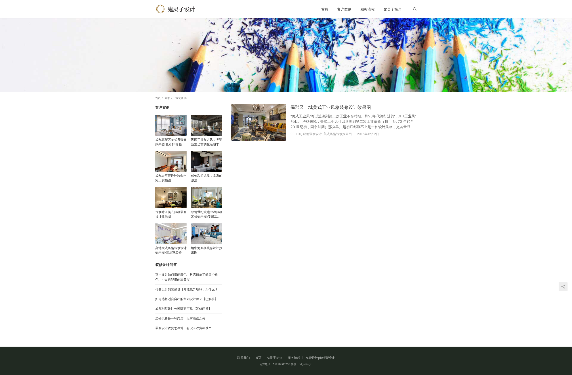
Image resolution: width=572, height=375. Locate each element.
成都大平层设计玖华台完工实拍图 (171, 178)
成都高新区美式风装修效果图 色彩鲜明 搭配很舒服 (171, 142)
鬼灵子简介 (393, 9)
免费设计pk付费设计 (320, 358)
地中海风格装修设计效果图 (206, 250)
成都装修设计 (312, 134)
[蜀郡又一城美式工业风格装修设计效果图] (258, 122)
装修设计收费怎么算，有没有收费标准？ (183, 328)
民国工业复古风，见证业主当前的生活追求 (206, 142)
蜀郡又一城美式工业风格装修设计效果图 (330, 107)
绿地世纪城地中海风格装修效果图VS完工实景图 (206, 214)
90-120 (295, 134)
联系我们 (243, 358)
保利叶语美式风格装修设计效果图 (171, 214)
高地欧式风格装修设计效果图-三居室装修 (171, 250)
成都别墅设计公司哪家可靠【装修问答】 (183, 308)
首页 (324, 9)
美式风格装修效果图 (338, 134)
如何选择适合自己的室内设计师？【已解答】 (186, 299)
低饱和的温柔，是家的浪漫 (206, 178)
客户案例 (344, 9)
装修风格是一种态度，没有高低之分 (180, 318)
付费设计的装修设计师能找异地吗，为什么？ (186, 289)
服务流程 (367, 9)
